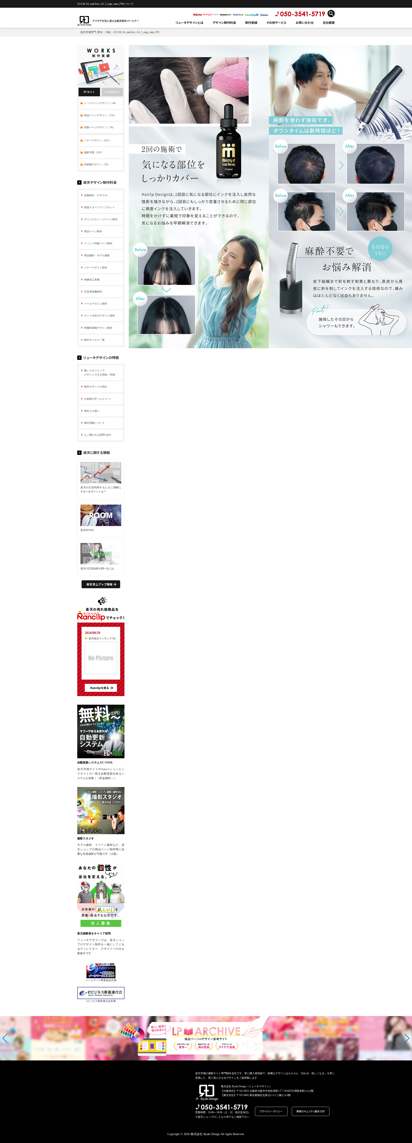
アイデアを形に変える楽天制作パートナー (115, 21)
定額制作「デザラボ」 (97, 195)
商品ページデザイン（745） (100, 115)
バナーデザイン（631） (97, 140)
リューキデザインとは (189, 22)
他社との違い (92, 410)
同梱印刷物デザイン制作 (98, 327)
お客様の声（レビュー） (98, 398)
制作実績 (251, 22)
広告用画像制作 (93, 291)
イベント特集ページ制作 (98, 243)
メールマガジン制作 (95, 303)
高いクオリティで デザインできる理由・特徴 (99, 372)
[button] (5, 1038)
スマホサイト (112, 91)
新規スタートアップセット (99, 207)
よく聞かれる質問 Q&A (97, 434)
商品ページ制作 (93, 231)
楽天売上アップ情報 (99, 584)
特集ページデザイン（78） (99, 127)
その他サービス (276, 22)
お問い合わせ (305, 22)
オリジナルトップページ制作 (101, 219)
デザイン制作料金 (224, 22)
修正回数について (94, 422)
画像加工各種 (92, 279)
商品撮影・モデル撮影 (97, 255)
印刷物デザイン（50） (97, 164)
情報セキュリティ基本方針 (310, 1111)
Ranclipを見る (99, 688)
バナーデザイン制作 (95, 267)
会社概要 (329, 22)
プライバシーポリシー (271, 1111)
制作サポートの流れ (95, 386)
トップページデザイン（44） (101, 103)
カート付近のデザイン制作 (99, 315)
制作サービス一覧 (94, 339)
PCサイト (89, 91)
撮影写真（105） (93, 152)
